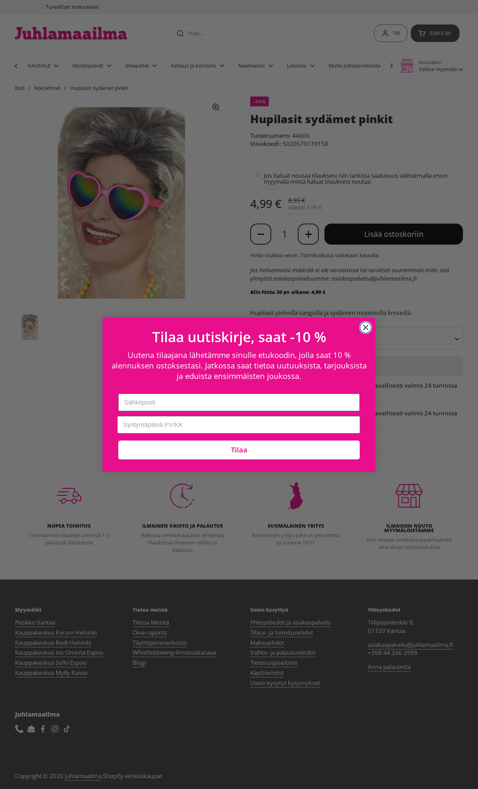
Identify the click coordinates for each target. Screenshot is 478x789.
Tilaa (239, 450)
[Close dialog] (365, 327)
